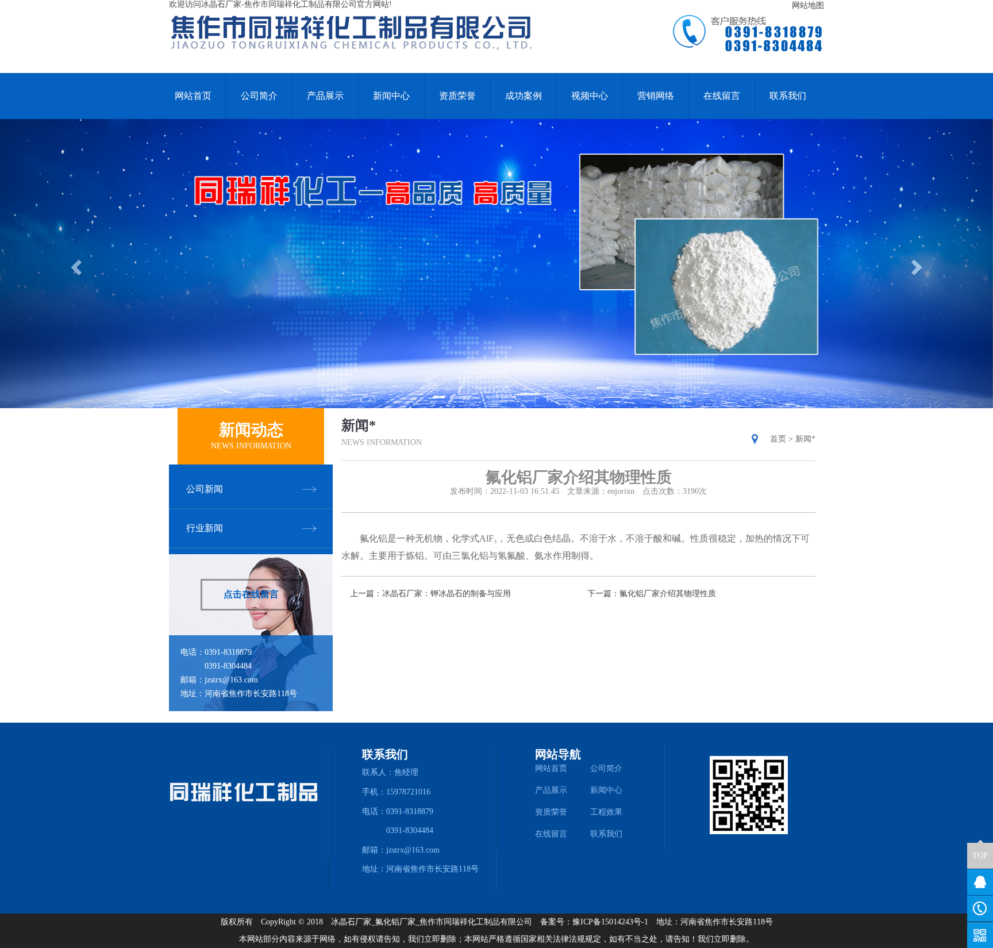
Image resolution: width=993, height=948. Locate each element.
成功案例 (523, 96)
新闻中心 (391, 96)
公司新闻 (204, 489)
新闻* (805, 439)
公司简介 (259, 96)
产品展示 (325, 96)
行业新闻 (204, 528)
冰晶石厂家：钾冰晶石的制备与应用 (446, 593)
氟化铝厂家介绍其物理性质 (667, 593)
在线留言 (721, 96)
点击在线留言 (251, 594)
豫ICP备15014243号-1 (610, 922)
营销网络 (655, 96)
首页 (778, 439)
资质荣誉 (457, 96)
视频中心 (589, 96)
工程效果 (606, 812)
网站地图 (808, 5)
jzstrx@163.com (231, 680)
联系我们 (787, 96)
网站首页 (193, 96)
